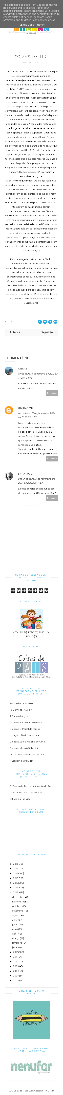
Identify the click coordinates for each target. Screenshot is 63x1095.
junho (15, 924)
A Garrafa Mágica (19, 716)
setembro (17, 910)
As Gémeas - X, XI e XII (21, 709)
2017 (15, 873)
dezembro (18, 897)
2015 (15, 882)
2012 (15, 952)
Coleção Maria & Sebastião (24, 748)
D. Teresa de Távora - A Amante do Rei (30, 786)
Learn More (27, 25)
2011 (15, 956)
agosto (16, 915)
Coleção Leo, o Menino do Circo (27, 741)
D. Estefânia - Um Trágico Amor (26, 792)
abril (14, 933)
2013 (15, 892)
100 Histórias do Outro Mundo (26, 722)
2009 (16, 966)
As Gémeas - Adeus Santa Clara (27, 754)
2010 (15, 961)
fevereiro (17, 942)
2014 (15, 887)
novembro (18, 901)
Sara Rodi (28, 62)
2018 (15, 868)
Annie (22, 368)
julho (14, 920)
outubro (16, 906)
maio (15, 929)
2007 (16, 975)
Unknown (25, 408)
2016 (15, 878)
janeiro (16, 947)
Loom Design (48, 1090)
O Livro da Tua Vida (20, 799)
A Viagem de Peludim (21, 760)
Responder (52, 393)
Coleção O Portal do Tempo (25, 729)
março (15, 938)
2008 (16, 971)
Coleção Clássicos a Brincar (25, 735)
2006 (16, 980)
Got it (41, 25)
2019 (15, 864)
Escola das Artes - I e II (21, 703)
